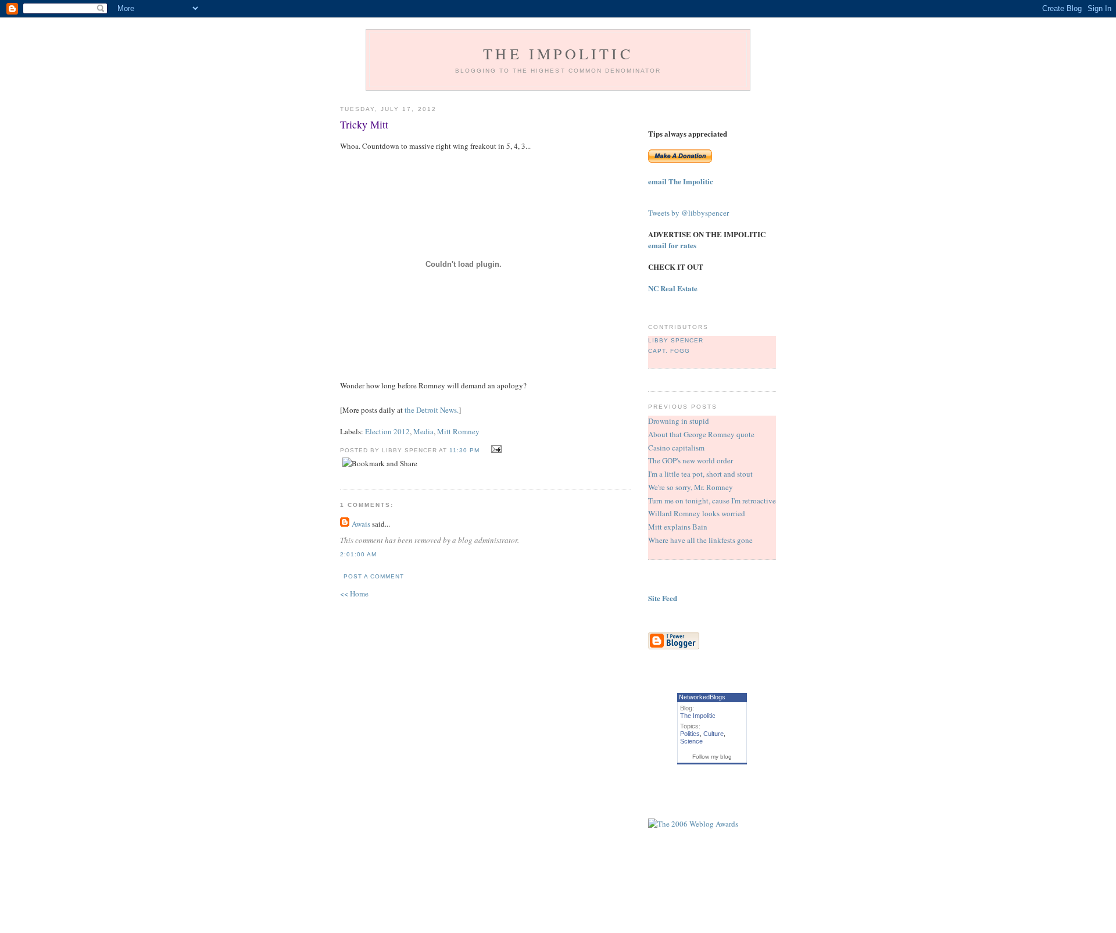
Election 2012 (387, 431)
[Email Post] (495, 449)
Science (691, 741)
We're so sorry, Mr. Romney (690, 487)
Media (423, 431)
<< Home (354, 593)
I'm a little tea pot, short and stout (700, 474)
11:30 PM (464, 450)
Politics (690, 733)
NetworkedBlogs (702, 697)
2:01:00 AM (358, 554)
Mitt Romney (458, 431)
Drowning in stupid (678, 421)
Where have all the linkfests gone (700, 540)
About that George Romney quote (701, 434)
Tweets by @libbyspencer (688, 213)
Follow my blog (712, 756)
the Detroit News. (432, 410)
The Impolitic (558, 53)
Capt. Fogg (669, 351)
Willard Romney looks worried (696, 513)
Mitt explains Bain (677, 526)
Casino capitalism (676, 447)
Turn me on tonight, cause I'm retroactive (712, 500)
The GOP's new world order (690, 460)
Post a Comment (374, 576)
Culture (713, 733)
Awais (361, 524)
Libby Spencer (675, 340)
